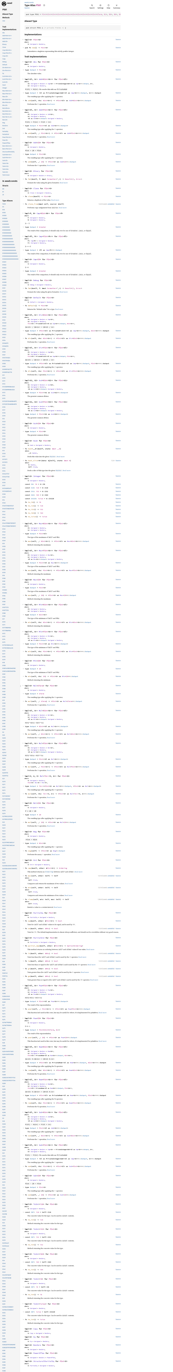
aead (9, 3)
